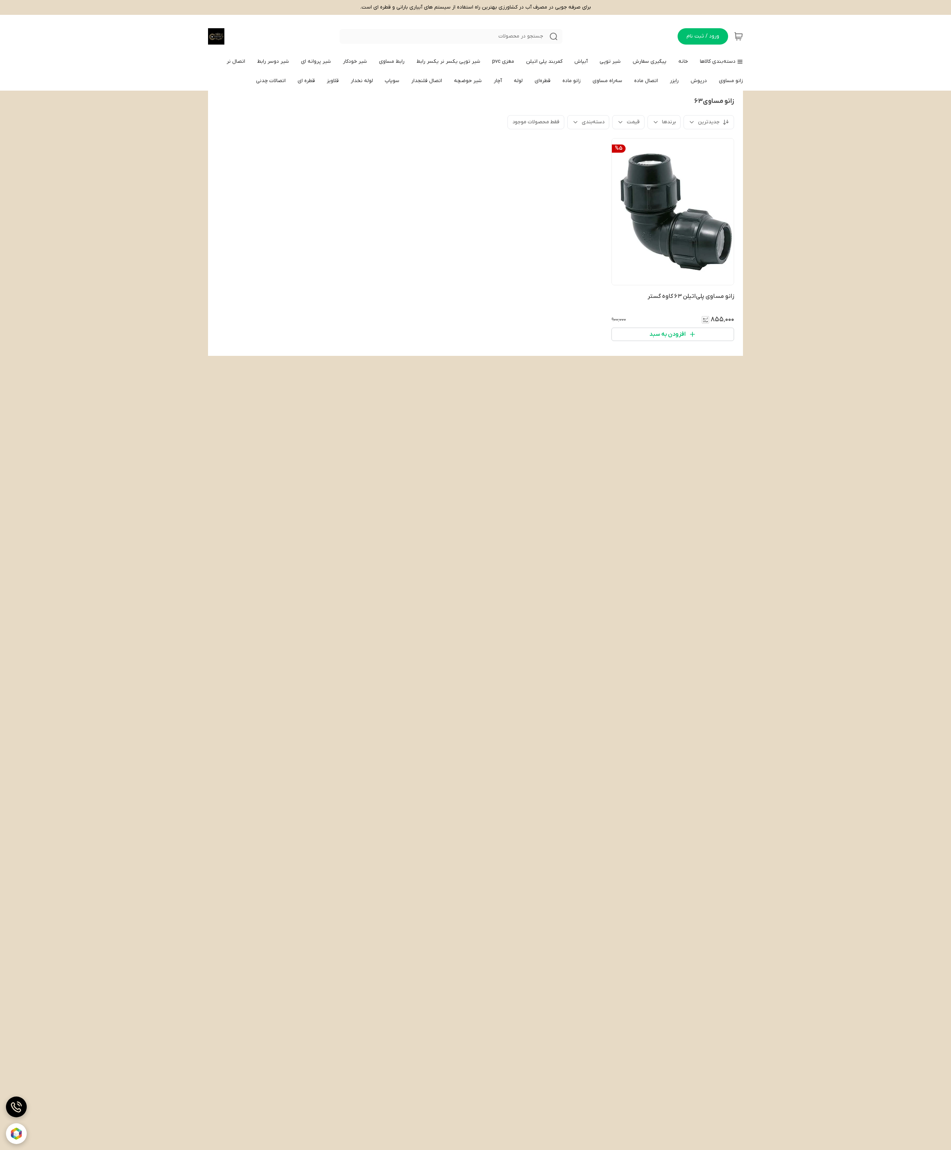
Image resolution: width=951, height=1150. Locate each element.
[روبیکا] (16, 1133)
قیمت (633, 122)
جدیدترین (709, 122)
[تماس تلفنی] (16, 1107)
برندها (669, 122)
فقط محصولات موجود (535, 122)
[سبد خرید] (738, 36)
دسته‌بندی (593, 122)
